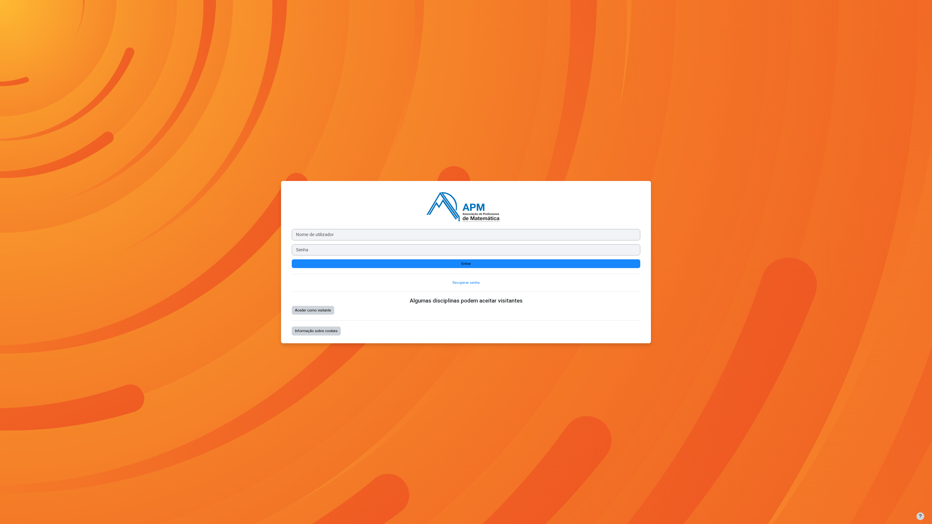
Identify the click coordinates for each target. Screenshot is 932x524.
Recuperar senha (466, 282)
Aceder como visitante (313, 310)
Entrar (466, 264)
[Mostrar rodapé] (920, 516)
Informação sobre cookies (316, 331)
